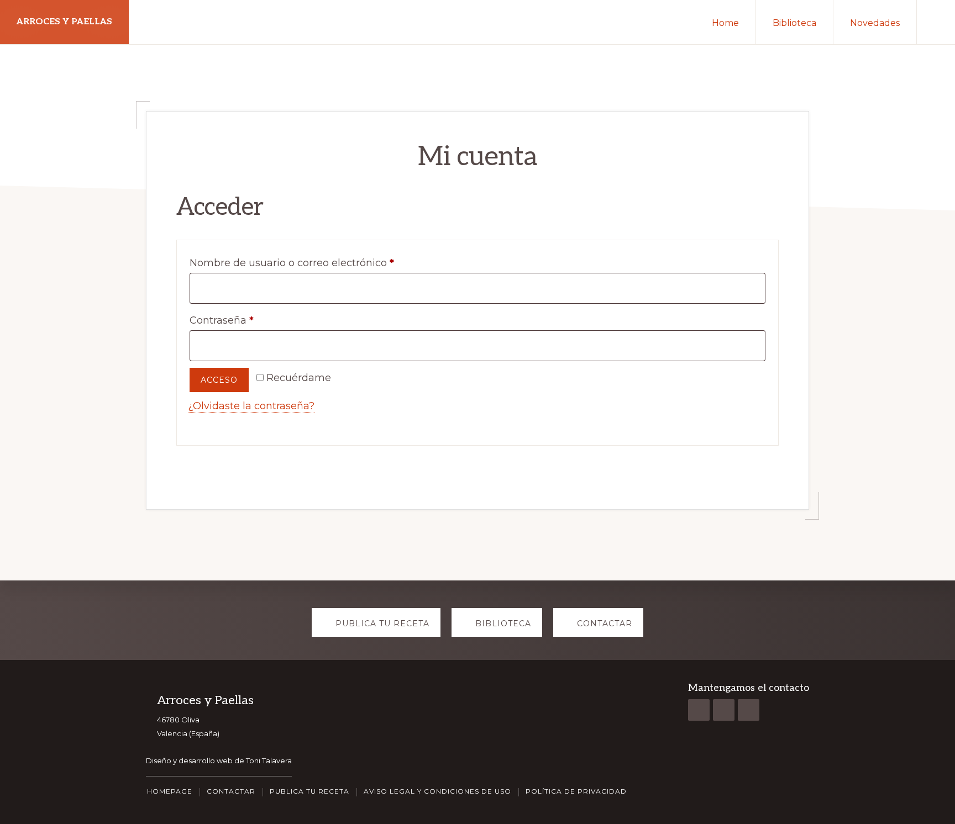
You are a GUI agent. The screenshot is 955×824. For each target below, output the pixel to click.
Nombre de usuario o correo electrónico (319, 262)
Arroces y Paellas (64, 22)
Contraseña (249, 320)
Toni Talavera (269, 760)
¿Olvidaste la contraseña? (251, 406)
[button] (936, 22)
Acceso (219, 380)
